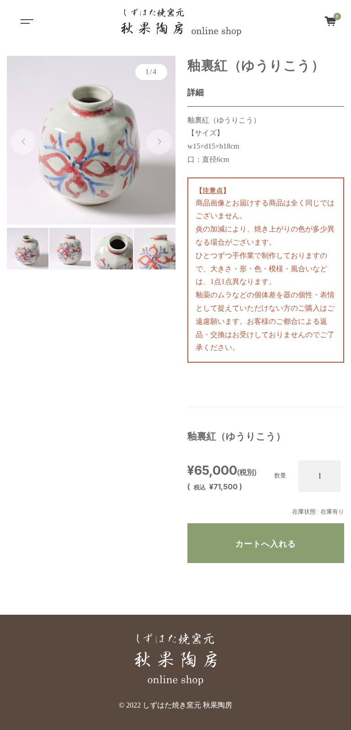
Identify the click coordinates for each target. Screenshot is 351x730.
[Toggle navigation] (26, 21)
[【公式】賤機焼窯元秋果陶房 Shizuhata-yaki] (181, 21)
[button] (23, 142)
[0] (330, 20)
